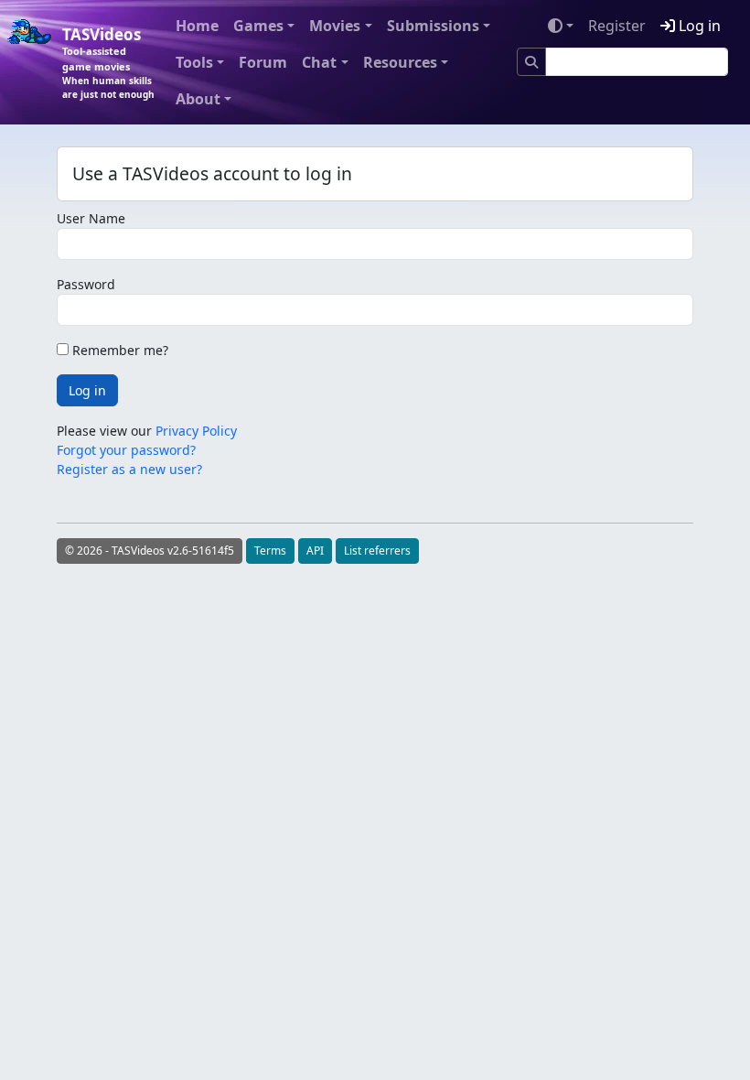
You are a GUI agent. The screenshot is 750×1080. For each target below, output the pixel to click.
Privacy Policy (196, 430)
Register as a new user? (129, 469)
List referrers (377, 550)
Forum (263, 62)
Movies (334, 26)
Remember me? (118, 350)
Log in (698, 26)
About (198, 99)
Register (617, 26)
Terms (270, 550)
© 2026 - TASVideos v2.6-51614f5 (149, 550)
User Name (91, 218)
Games (258, 26)
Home (197, 26)
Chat (319, 62)
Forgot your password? (126, 450)
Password (86, 284)
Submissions (433, 26)
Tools (194, 62)
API (315, 550)
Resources (400, 62)
